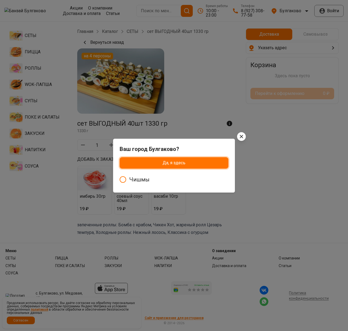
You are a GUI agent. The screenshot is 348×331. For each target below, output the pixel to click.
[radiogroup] (174, 179)
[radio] (174, 179)
